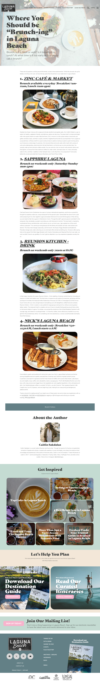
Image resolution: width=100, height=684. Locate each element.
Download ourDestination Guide (80, 641)
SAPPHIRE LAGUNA (44, 158)
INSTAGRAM (41, 395)
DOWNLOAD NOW (12, 597)
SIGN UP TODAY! (13, 623)
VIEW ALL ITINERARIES (65, 597)
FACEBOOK (25, 395)
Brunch (47, 407)
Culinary (52, 407)
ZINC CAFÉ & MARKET (48, 78)
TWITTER (32, 395)
